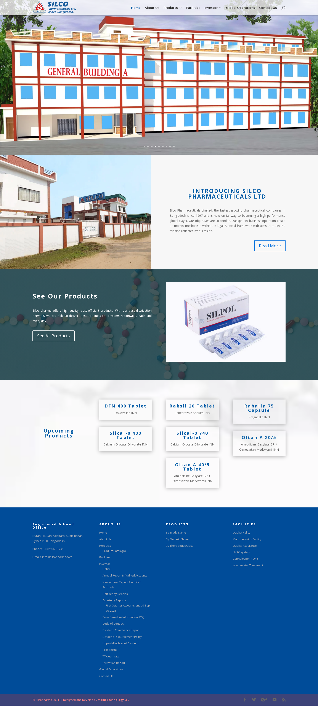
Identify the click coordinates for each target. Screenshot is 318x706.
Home (136, 8)
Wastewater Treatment (248, 565)
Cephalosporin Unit (245, 559)
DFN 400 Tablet (125, 406)
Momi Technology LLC (113, 700)
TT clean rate (111, 656)
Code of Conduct (113, 623)
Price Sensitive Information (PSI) (123, 617)
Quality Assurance (245, 546)
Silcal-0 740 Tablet (192, 435)
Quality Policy (241, 532)
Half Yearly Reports (115, 594)
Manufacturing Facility (247, 539)
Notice (107, 569)
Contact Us (268, 8)
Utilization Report (114, 663)
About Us (152, 8)
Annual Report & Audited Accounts (125, 575)
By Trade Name (176, 532)
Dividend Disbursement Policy (122, 637)
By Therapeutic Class (179, 546)
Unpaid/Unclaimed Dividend (121, 643)
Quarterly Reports (114, 600)
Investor (211, 8)
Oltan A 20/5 (259, 437)
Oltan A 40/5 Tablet (192, 467)
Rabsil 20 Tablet (192, 406)
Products (171, 8)
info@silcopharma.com (57, 557)
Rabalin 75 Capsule (259, 408)
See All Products (53, 336)
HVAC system (241, 552)
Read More (270, 246)
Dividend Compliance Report (121, 630)
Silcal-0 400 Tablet (125, 435)
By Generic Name (177, 539)
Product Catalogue (115, 551)
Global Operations (240, 8)
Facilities (193, 8)
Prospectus (110, 650)
